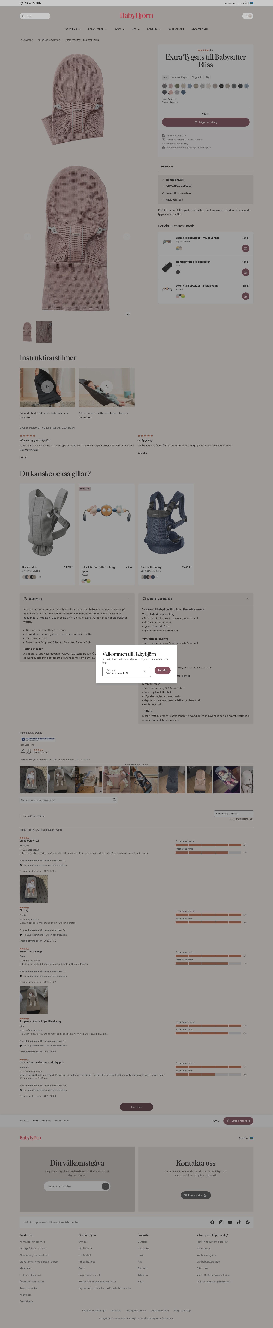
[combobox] (126, 672)
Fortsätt (162, 670)
